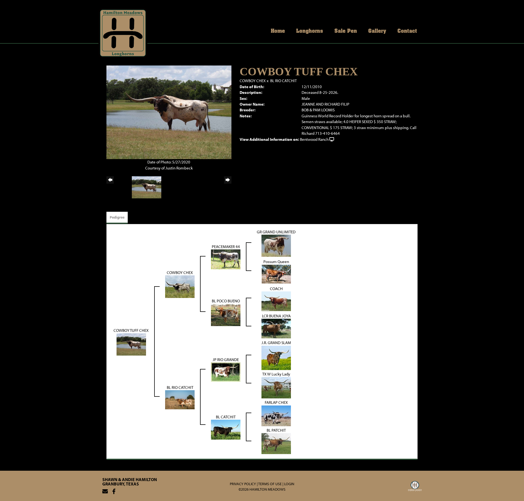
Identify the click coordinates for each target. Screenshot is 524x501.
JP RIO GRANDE (226, 359)
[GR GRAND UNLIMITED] (276, 245)
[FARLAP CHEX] (276, 415)
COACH (276, 288)
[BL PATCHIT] (276, 443)
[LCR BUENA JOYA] (276, 328)
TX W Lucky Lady (276, 374)
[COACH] (276, 300)
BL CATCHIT (226, 416)
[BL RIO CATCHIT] (180, 399)
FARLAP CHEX (276, 402)
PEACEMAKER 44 (226, 246)
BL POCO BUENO (226, 300)
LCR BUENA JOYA (276, 315)
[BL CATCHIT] (225, 429)
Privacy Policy (243, 483)
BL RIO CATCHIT (283, 80)
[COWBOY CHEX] (180, 286)
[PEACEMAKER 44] (225, 259)
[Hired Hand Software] (415, 487)
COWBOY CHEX (253, 80)
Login (289, 483)
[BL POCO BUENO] (225, 314)
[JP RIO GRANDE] (225, 371)
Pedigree (117, 217)
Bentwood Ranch (314, 139)
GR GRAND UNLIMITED (276, 231)
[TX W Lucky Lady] (276, 387)
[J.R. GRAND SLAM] (276, 357)
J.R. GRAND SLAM (276, 342)
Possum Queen (276, 261)
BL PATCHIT (276, 430)
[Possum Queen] (276, 273)
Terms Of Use (270, 483)
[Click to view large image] (168, 111)
